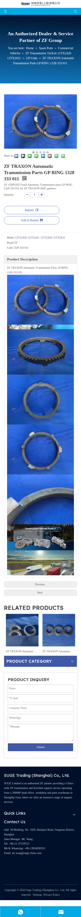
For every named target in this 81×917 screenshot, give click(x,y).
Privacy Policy (51, 894)
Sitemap (37, 894)
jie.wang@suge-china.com (26, 853)
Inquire (29, 210)
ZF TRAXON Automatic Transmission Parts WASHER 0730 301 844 (58, 651)
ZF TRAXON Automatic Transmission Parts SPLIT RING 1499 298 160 (22, 651)
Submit (41, 747)
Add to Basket (30, 220)
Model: (11, 237)
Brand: (10, 242)
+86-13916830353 (35, 848)
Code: (10, 247)
